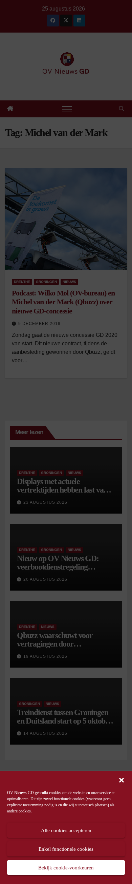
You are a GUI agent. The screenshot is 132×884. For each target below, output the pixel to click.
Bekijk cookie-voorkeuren (66, 867)
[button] (121, 779)
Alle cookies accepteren (66, 830)
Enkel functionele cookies (66, 849)
